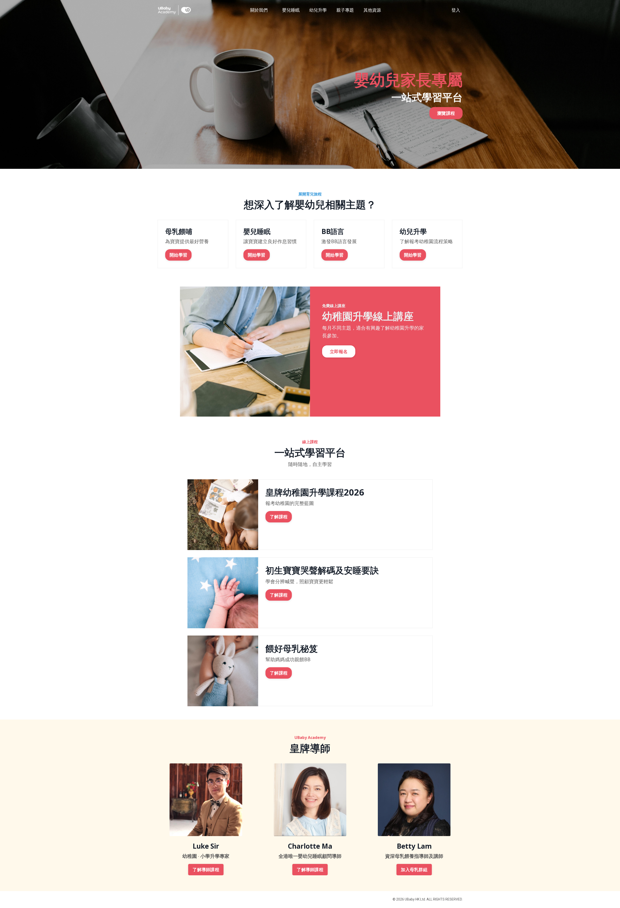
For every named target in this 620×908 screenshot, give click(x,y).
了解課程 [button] (278, 516)
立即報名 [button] (339, 351)
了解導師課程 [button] (206, 869)
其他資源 (372, 10)
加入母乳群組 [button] (414, 869)
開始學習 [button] (178, 254)
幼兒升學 (318, 10)
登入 (455, 10)
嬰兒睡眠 (291, 10)
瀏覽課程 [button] (446, 113)
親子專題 (345, 10)
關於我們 (259, 10)
